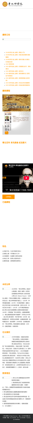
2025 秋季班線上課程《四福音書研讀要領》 (18, 85)
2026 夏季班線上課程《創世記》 (15, 71)
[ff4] (23, 222)
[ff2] (23, 211)
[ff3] (9, 222)
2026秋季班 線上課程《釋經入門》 (15, 52)
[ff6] (23, 233)
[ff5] (9, 233)
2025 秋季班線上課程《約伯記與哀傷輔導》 (18, 83)
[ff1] (9, 211)
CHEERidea (17, 419)
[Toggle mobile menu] (30, 2)
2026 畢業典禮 (10, 64)
